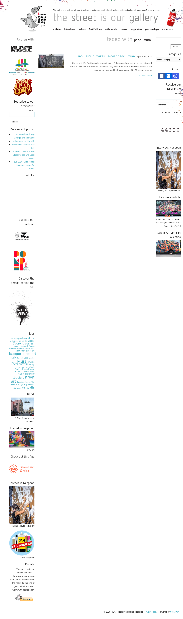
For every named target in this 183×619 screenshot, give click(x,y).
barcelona (28, 338)
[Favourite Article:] (168, 208)
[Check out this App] (21, 468)
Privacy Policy (151, 611)
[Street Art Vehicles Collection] (168, 248)
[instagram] (175, 76)
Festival (24, 346)
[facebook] (161, 76)
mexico (13, 361)
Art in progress (16, 338)
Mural (22, 361)
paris (32, 367)
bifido (16, 341)
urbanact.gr (17, 388)
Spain (21, 373)
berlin (12, 341)
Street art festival (24, 381)
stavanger (29, 373)
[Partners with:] (21, 48)
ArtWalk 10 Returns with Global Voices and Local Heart (23, 155)
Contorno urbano (26, 340)
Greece (27, 348)
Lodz (26, 357)
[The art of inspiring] (21, 439)
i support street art (25, 350)
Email (31, 110)
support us (136, 29)
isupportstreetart (22, 353)
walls (30, 387)
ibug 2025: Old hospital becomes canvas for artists (23, 165)
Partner (18, 368)
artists (56, 29)
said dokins (25, 371)
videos (82, 29)
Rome (17, 371)
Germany (12, 348)
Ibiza (32, 348)
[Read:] (21, 406)
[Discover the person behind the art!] (21, 308)
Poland (31, 369)
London (31, 357)
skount (32, 371)
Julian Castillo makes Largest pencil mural (105, 56)
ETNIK (27, 344)
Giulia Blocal (20, 348)
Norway (30, 364)
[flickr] (168, 76)
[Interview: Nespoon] (21, 504)
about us (166, 29)
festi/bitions (95, 29)
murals (31, 361)
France (31, 346)
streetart (18, 377)
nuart (18, 367)
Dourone (18, 343)
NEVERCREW (18, 364)
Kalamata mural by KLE (23, 140)
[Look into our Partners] (21, 235)
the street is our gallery (22, 383)
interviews (69, 29)
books (124, 29)
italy (14, 356)
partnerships (152, 29)
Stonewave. (175, 611)
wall (24, 387)
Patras (25, 369)
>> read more (145, 75)
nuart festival (26, 367)
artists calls (111, 29)
